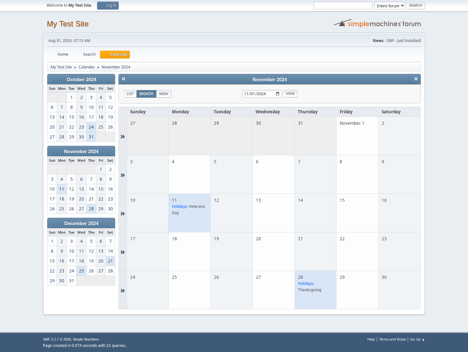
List (130, 93)
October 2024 (81, 79)
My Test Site (68, 23)
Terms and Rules (392, 339)
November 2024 (81, 151)
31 (300, 123)
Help (371, 339)
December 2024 (81, 223)
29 (216, 123)
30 (258, 123)
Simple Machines (86, 339)
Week (163, 93)
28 (174, 123)
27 (132, 123)
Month (146, 93)
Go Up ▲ (417, 339)
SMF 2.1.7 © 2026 (57, 339)
